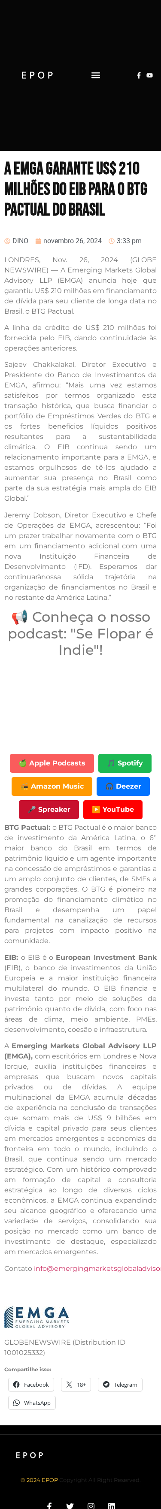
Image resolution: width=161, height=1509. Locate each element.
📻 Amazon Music (52, 786)
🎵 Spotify (125, 763)
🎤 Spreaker (48, 809)
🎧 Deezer (123, 786)
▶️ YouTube (113, 809)
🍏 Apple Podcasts (51, 763)
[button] (95, 75)
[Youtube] (149, 75)
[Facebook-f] (139, 75)
